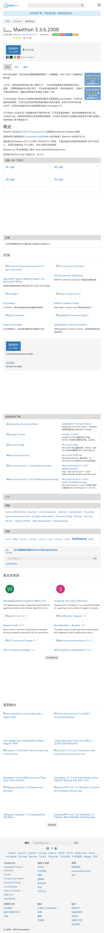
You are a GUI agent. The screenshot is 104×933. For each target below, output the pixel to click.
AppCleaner (10, 898)
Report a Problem (27, 57)
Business (32, 511)
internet (42, 539)
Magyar (88, 856)
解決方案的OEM (12, 912)
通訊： (28, 842)
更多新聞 (52, 825)
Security (88, 516)
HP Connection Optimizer (68, 275)
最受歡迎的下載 (13, 416)
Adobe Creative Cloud (66, 303)
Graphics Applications (43, 516)
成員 (6, 916)
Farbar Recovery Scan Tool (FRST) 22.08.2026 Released (72, 742)
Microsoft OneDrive (72, 455)
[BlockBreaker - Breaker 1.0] (70, 616)
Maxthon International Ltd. (25, 34)
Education (89, 511)
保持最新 (10, 362)
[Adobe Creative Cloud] (68, 293)
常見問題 (42, 871)
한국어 (70, 852)
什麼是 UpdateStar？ (48, 908)
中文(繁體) (77, 856)
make (50, 539)
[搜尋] (82, 5)
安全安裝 (29, 49)
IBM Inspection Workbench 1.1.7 (72, 649)
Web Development (42, 520)
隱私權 (41, 879)
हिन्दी (96, 856)
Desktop (62, 511)
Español (32, 852)
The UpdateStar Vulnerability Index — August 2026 (25, 742)
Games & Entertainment (17, 516)
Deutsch (22, 852)
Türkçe (42, 856)
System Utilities (23, 520)
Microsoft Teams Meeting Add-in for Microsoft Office (24, 280)
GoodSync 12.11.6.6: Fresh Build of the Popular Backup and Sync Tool (76, 779)
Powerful (58, 539)
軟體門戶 (76, 908)
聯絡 (40, 875)
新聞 (40, 912)
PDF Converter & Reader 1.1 (19, 649)
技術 (16, 66)
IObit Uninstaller (12, 324)
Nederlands (81, 852)
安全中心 (42, 891)
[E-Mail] (18, 57)
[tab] (7, 67)
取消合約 (42, 883)
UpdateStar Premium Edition (70, 324)
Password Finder (12, 882)
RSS (73, 875)
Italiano (52, 852)
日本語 (61, 852)
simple (67, 539)
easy (15, 539)
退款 (40, 887)
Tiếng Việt (53, 856)
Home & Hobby (64, 516)
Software (79, 538)
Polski (92, 852)
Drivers (7, 874)
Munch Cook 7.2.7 (13, 625)
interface (33, 539)
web (91, 539)
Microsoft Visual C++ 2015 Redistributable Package (75, 481)
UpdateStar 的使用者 (35, 136)
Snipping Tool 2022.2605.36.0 (70, 600)
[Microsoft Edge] (15, 444)
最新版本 (13, 50)
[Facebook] (7, 57)
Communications (47, 511)
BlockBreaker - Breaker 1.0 (69, 625)
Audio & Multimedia (15, 511)
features (23, 539)
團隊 (40, 916)
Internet (78, 516)
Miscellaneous (60, 520)
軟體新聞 (76, 866)
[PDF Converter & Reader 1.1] (20, 640)
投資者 (41, 920)
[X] (11, 57)
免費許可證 (77, 920)
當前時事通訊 (11, 563)
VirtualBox (9, 303)
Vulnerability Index (81, 871)
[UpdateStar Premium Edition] (72, 315)
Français (42, 852)
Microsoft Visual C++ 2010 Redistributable (75, 467)
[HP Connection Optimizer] (70, 266)
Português (11, 856)
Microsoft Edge (70, 444)
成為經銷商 (77, 912)
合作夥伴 (8, 908)
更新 (20, 243)
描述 (7, 66)
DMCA (41, 866)
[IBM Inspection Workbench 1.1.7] (74, 640)
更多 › (8, 496)
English (12, 852)
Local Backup (10, 886)
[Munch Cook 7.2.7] (15, 616)
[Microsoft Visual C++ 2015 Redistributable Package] (32, 479)
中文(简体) (65, 856)
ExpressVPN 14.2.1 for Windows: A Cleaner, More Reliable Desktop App (74, 816)
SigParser (9, 894)
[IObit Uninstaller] (15, 315)
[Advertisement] (52, 213)
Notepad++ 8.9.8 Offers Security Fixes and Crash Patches (24, 779)
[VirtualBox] (11, 293)
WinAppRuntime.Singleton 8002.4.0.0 (24, 600)
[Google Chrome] (16, 434)
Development (75, 511)
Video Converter (12, 890)
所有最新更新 (52, 657)
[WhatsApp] (15, 57)
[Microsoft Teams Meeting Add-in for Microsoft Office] (26, 267)
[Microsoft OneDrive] (18, 455)
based (8, 539)
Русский (23, 856)
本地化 (75, 916)
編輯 (25, 66)
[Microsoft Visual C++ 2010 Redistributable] (29, 465)
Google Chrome (70, 434)
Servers (9, 520)
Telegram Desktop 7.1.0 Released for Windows (24, 816)
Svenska (33, 856)
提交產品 (76, 924)
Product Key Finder (13, 878)
